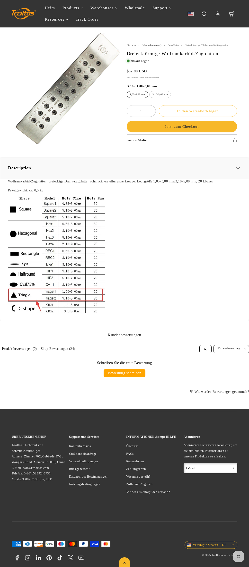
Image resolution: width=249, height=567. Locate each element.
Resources (54, 19)
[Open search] (205, 349)
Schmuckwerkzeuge (152, 45)
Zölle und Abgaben (139, 484)
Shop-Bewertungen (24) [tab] (58, 349)
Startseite (131, 45)
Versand (130, 77)
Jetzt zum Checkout (182, 127)
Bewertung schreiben (125, 373)
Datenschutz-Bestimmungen (88, 476)
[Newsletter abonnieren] (233, 468)
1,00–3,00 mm (137, 94)
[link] (218, 14)
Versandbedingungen (83, 461)
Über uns (132, 446)
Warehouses (102, 8)
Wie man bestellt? (138, 476)
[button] (204, 14)
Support (160, 8)
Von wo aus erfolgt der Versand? (148, 492)
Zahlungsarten (136, 469)
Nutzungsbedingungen (84, 484)
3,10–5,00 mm (160, 94)
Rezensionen (135, 461)
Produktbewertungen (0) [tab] (19, 349)
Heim (50, 8)
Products (70, 8)
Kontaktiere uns (80, 446)
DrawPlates (173, 45)
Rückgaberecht (79, 469)
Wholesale (135, 8)
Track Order (87, 19)
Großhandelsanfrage (83, 453)
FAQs (129, 453)
